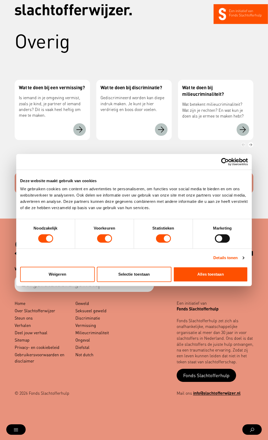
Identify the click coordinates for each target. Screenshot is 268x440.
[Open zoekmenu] (252, 429)
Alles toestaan (210, 274)
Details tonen (225, 257)
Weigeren (57, 274)
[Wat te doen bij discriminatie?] (161, 129)
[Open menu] (16, 429)
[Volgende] (250, 144)
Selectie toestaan (134, 274)
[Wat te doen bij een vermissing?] (79, 129)
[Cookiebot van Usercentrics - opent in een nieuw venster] (225, 162)
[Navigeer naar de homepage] (73, 11)
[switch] (104, 238)
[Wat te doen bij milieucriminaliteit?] (243, 129)
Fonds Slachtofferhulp (206, 375)
